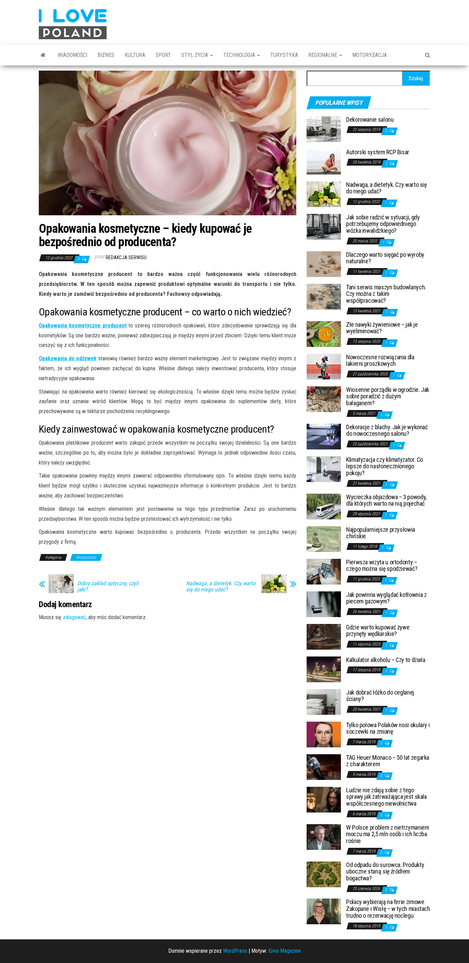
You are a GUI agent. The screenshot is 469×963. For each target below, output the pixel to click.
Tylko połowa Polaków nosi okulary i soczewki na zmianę (388, 728)
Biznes (106, 55)
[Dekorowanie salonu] (324, 128)
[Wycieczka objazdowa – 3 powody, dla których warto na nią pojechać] (324, 506)
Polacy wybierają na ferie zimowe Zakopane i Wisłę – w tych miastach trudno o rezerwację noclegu (388, 908)
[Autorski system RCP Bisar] (324, 161)
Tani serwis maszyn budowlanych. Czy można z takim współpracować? (386, 294)
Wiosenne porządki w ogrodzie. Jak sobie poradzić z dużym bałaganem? (387, 396)
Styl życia (195, 55)
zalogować (74, 617)
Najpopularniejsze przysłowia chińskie (380, 533)
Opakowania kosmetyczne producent (83, 325)
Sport (163, 55)
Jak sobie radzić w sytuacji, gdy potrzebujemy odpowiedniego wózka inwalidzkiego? (383, 224)
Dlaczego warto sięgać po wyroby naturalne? (385, 258)
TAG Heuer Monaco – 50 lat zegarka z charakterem (387, 761)
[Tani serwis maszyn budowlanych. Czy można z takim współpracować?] (324, 296)
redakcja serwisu (126, 257)
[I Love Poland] (43, 55)
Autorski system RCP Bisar (377, 152)
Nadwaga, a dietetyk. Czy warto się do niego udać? (220, 586)
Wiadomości (72, 55)
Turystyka (284, 55)
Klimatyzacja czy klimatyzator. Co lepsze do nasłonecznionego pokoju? (384, 466)
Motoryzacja (369, 55)
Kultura (135, 55)
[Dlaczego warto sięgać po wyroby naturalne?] (324, 263)
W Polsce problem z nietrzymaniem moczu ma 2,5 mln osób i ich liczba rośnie (387, 834)
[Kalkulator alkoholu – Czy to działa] (324, 668)
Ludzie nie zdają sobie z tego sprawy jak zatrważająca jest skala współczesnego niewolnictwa (386, 796)
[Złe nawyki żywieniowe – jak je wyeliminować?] (324, 333)
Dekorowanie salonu (370, 119)
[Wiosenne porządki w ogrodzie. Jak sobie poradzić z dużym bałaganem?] (324, 398)
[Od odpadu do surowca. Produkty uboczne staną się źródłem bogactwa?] (324, 873)
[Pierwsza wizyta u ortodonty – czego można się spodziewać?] (324, 571)
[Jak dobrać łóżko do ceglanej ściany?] (324, 701)
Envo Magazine (284, 951)
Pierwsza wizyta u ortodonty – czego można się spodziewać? (381, 565)
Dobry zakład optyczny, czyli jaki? (108, 586)
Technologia (239, 55)
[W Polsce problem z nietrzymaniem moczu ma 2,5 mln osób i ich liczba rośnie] (324, 836)
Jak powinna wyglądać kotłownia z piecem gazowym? (386, 598)
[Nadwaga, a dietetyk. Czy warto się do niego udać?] (324, 193)
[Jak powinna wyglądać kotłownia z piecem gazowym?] (324, 603)
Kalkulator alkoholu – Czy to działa (385, 659)
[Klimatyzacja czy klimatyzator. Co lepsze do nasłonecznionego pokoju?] (324, 468)
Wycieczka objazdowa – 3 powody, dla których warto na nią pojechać (386, 500)
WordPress (235, 951)
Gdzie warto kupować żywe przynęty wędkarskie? (377, 631)
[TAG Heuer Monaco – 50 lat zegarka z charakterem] (324, 766)
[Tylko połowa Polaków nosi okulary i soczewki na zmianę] (324, 734)
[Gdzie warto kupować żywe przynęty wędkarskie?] (324, 636)
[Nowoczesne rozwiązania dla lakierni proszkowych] (324, 366)
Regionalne (323, 55)
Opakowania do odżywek (67, 358)
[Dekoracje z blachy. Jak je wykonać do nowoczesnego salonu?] (324, 436)
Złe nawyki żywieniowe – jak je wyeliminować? (381, 328)
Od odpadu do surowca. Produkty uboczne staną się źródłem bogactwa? (385, 871)
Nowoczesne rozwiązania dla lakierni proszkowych (380, 360)
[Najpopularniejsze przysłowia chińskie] (324, 538)
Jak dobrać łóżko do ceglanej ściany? (380, 696)
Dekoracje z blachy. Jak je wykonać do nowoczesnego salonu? (387, 430)
